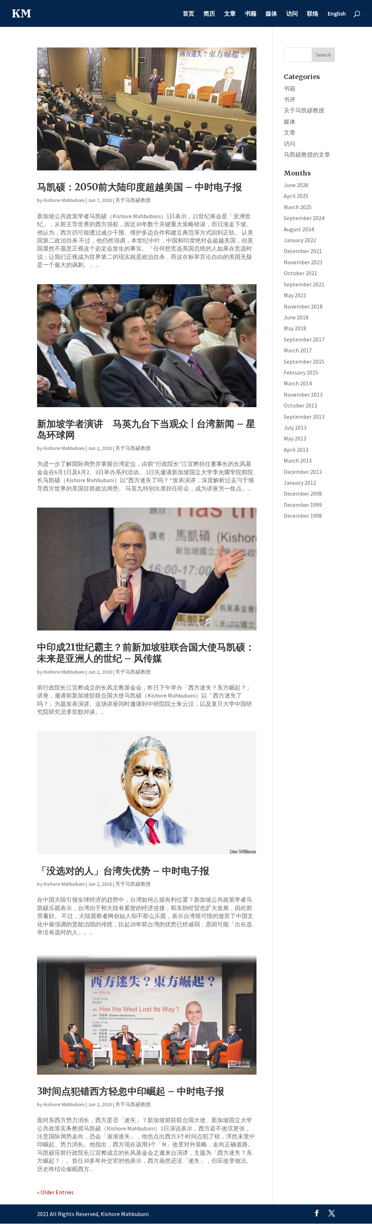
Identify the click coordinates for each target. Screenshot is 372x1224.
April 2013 (296, 449)
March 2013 (298, 460)
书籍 (250, 14)
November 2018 (303, 306)
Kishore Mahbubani (64, 200)
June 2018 (296, 317)
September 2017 (304, 339)
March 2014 (298, 383)
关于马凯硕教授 (133, 200)
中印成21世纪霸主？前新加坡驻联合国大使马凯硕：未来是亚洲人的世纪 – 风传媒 (146, 652)
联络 (313, 14)
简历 (209, 14)
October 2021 (300, 273)
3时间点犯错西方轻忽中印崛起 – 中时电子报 (130, 1091)
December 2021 (303, 251)
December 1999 (303, 504)
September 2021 (304, 284)
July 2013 (295, 427)
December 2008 (303, 493)
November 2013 (303, 394)
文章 (230, 14)
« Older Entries (55, 1192)
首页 (188, 14)
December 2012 (303, 471)
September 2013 (304, 416)
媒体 (271, 14)
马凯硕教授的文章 (307, 154)
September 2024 (304, 218)
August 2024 (299, 229)
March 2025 (298, 207)
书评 (289, 99)
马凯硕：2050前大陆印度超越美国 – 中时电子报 (139, 187)
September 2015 (304, 361)
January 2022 (300, 240)
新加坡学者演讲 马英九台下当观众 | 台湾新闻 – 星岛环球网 (146, 429)
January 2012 (300, 482)
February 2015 (301, 372)
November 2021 (303, 262)
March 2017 (298, 350)
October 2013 (300, 405)
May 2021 (295, 295)
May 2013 (295, 438)
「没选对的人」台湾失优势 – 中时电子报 (123, 871)
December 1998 (303, 515)
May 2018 (295, 328)
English (337, 14)
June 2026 (296, 185)
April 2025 (296, 195)
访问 (292, 14)
